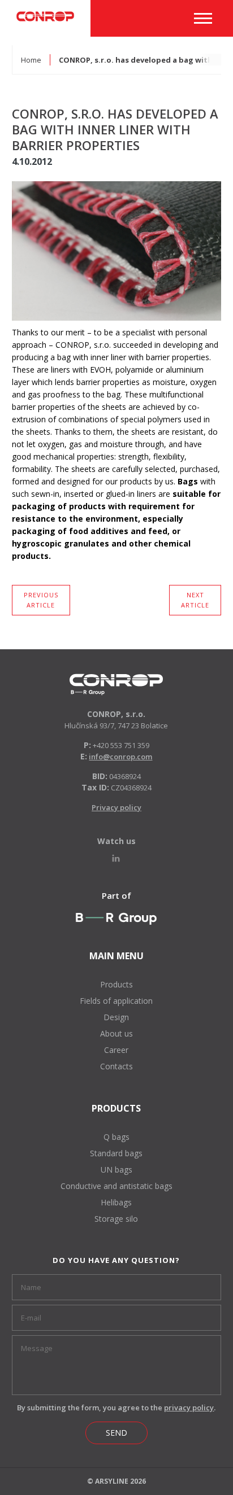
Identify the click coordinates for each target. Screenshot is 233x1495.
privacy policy (189, 1407)
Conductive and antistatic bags (116, 1186)
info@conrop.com (120, 756)
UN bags (116, 1169)
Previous (41, 600)
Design (116, 1017)
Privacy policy (116, 807)
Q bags (116, 1136)
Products (116, 984)
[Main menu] (203, 18)
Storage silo (116, 1218)
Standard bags (116, 1153)
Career (116, 1049)
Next (195, 600)
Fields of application (116, 1000)
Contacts (116, 1066)
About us (116, 1033)
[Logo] (116, 684)
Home (31, 60)
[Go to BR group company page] (116, 918)
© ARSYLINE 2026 (116, 1481)
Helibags (116, 1202)
